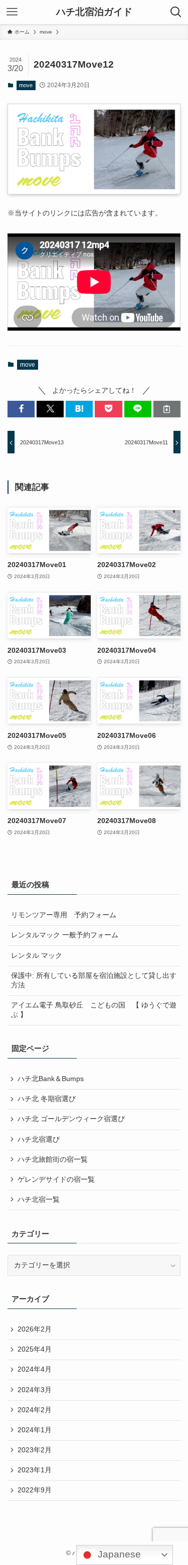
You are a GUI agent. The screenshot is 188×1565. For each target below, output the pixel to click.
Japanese (118, 1554)
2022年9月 (35, 1490)
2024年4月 (35, 1369)
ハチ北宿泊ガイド (94, 12)
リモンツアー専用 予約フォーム (63, 915)
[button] (21, 409)
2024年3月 (35, 1390)
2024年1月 (35, 1430)
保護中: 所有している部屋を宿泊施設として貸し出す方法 (93, 980)
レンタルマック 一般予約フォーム (64, 935)
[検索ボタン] (176, 12)
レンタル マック (36, 955)
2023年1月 (35, 1470)
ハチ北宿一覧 (39, 1199)
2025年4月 (35, 1349)
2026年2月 (35, 1329)
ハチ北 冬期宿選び (47, 1099)
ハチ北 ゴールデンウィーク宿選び (71, 1119)
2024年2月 (35, 1410)
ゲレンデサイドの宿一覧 (56, 1179)
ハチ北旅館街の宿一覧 (53, 1159)
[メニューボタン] (12, 12)
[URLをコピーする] (166, 409)
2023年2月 (35, 1450)
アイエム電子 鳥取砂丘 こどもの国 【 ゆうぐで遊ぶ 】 (93, 1009)
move (26, 85)
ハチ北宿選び (39, 1139)
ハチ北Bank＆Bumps (51, 1079)
